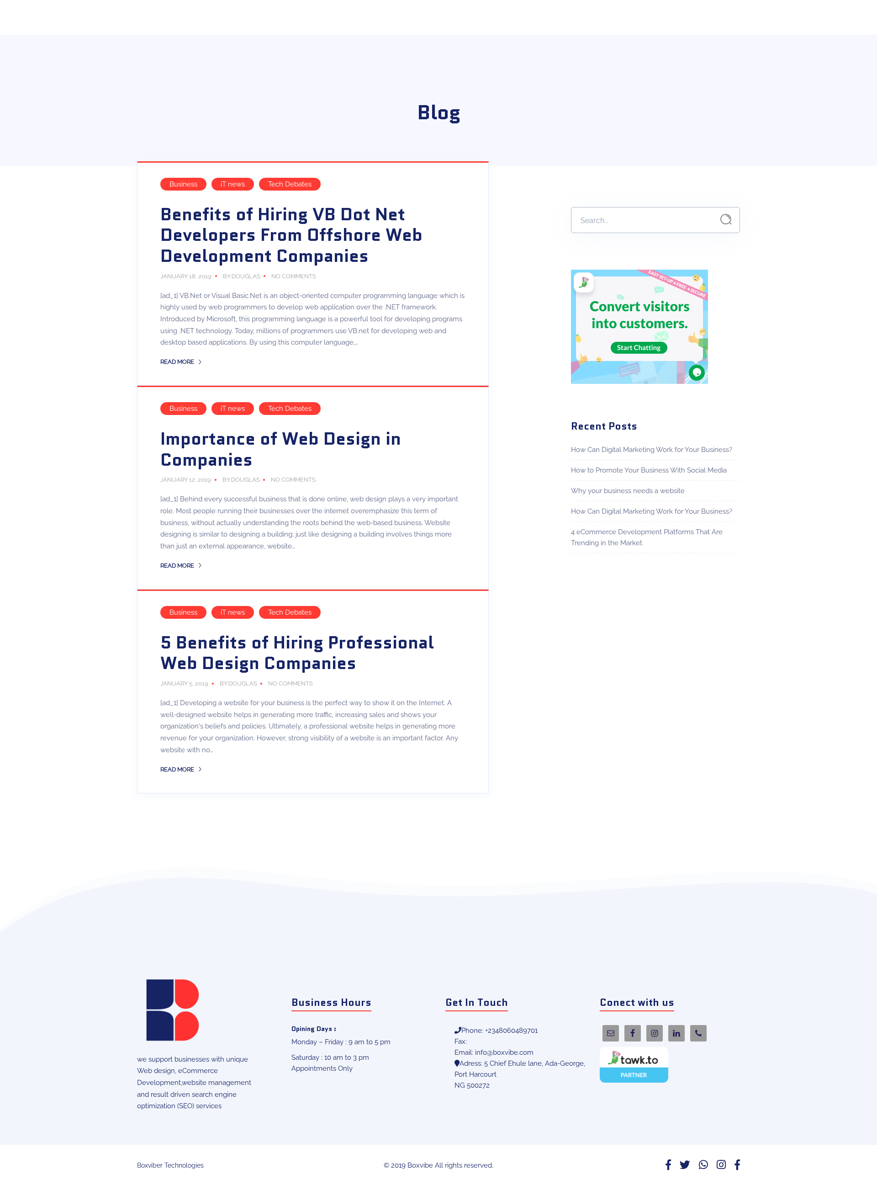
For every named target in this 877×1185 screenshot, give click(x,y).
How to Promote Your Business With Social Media (649, 470)
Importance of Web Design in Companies (280, 449)
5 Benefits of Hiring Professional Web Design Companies (297, 653)
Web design (156, 1071)
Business (183, 184)
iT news (233, 184)
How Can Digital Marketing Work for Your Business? (651, 450)
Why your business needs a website (628, 491)
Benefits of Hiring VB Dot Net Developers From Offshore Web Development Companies (291, 235)
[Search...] (726, 219)
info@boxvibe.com (504, 1052)
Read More (177, 361)
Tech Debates (290, 184)
